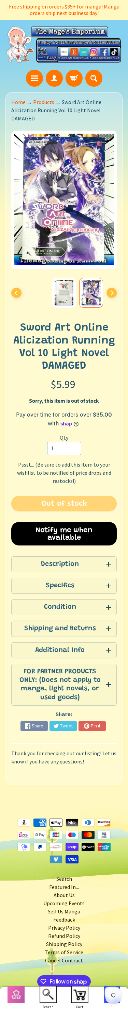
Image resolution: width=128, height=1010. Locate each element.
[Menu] (34, 78)
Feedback (64, 919)
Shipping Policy (64, 944)
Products (43, 102)
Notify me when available (64, 534)
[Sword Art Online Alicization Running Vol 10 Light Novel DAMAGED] (91, 293)
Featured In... (64, 886)
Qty (64, 437)
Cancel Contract (64, 960)
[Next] (111, 293)
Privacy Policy (64, 927)
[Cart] (74, 78)
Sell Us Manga (64, 911)
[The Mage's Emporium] (64, 44)
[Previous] (16, 293)
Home (18, 102)
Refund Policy (64, 935)
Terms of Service (64, 952)
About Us (64, 895)
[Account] (54, 78)
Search (64, 878)
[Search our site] (93, 78)
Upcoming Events (64, 903)
